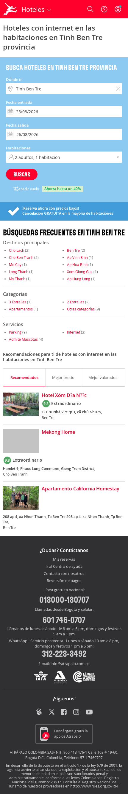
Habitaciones (18, 148)
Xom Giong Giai (80, 271)
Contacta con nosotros (64, 573)
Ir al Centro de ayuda (64, 566)
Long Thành (18, 271)
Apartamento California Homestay (80, 489)
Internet (73, 332)
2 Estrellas (75, 301)
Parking (15, 332)
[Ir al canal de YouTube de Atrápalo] (89, 712)
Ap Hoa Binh (77, 264)
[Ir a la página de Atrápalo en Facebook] (64, 712)
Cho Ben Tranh (21, 257)
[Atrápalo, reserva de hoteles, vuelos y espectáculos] (10, 9)
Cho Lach (16, 250)
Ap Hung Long (78, 278)
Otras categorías (81, 309)
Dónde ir (14, 79)
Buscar (21, 174)
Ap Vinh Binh (77, 257)
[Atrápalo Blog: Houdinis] (39, 712)
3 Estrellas (17, 301)
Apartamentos (21, 309)
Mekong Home (58, 432)
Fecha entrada (19, 102)
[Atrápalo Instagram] (76, 712)
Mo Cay (15, 264)
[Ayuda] (104, 9)
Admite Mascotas (23, 339)
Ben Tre (73, 250)
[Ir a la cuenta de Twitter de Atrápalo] (51, 712)
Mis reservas (64, 559)
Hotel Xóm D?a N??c (64, 395)
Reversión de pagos (64, 580)
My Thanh (17, 278)
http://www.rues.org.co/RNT (95, 786)
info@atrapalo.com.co (70, 663)
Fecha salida (17, 125)
